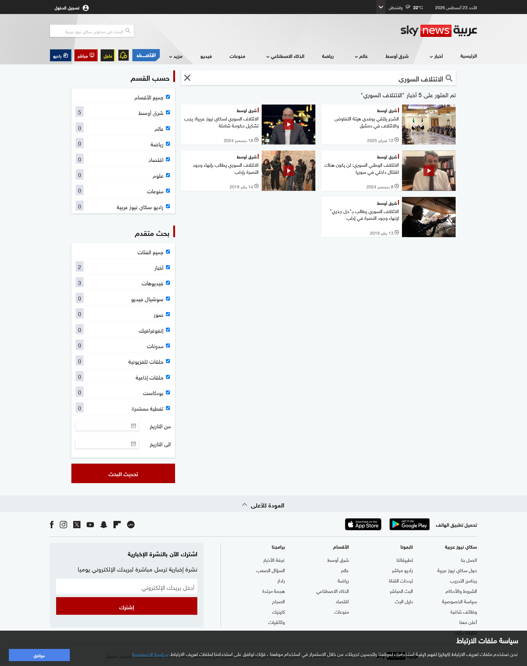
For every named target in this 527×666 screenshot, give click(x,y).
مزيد (178, 55)
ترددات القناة (401, 580)
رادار (281, 580)
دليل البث (404, 600)
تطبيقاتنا (404, 559)
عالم (363, 55)
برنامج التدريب (463, 580)
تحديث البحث (123, 473)
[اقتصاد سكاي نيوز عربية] (146, 55)
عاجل (108, 55)
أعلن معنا (468, 621)
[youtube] (90, 524)
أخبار (438, 55)
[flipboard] (117, 524)
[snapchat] (103, 524)
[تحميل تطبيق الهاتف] (386, 524)
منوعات (237, 55)
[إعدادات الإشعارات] (123, 55)
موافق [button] (39, 655)
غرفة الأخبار (274, 559)
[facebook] (52, 524)
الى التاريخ (160, 444)
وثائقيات (276, 621)
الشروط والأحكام (461, 590)
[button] (86, 55)
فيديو (206, 55)
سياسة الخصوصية (459, 600)
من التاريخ (160, 426)
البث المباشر (401, 590)
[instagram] (63, 524)
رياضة (328, 55)
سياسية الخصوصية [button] (150, 653)
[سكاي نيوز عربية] (439, 31)
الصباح (278, 600)
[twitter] (77, 524)
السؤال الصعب (270, 569)
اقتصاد (342, 600)
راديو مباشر (402, 569)
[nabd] (131, 524)
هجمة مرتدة (273, 590)
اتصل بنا (469, 559)
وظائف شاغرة (463, 611)
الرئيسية (469, 55)
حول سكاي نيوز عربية (457, 569)
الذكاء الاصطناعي (287, 55)
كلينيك (278, 611)
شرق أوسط (397, 55)
